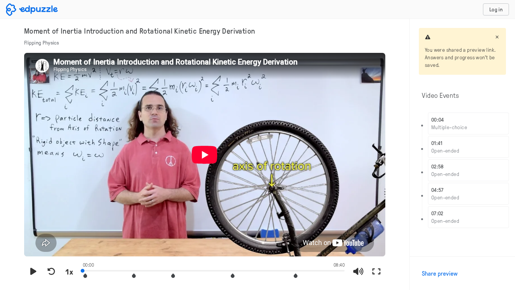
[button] (85, 275)
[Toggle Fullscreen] (376, 271)
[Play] (33, 271)
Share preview (440, 273)
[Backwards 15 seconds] (51, 271)
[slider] (214, 269)
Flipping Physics (41, 42)
